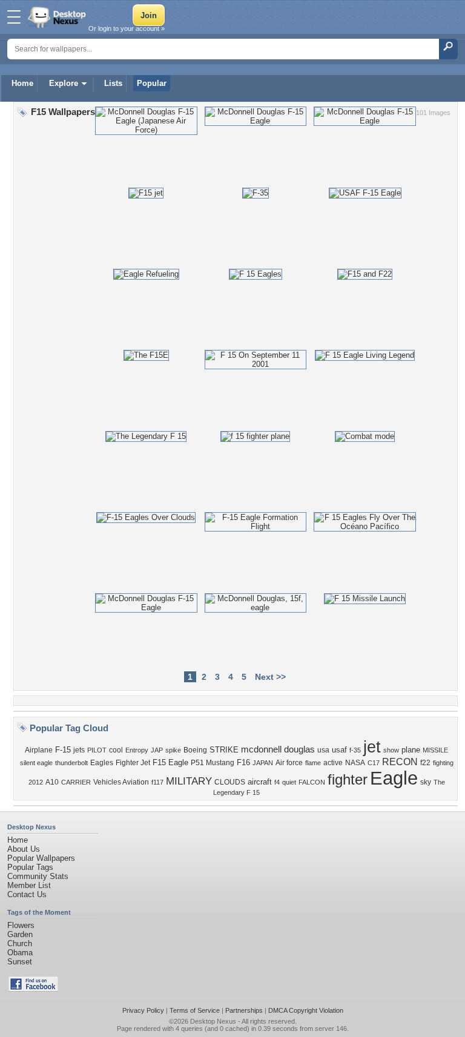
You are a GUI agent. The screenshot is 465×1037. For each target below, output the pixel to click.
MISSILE (435, 750)
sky (425, 782)
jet (372, 747)
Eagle (394, 778)
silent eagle (36, 762)
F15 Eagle (170, 762)
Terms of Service (195, 1010)
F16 (243, 762)
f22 (425, 763)
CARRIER (76, 782)
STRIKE (224, 749)
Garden (20, 934)
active (333, 763)
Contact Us (27, 894)
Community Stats (37, 876)
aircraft (260, 781)
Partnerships (244, 1010)
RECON (400, 762)
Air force (289, 763)
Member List (29, 885)
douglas (299, 749)
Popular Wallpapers (41, 858)
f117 (157, 782)
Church (19, 943)
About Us (23, 849)
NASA (355, 763)
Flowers (21, 925)
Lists (113, 83)
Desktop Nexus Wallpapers (58, 17)
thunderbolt (71, 762)
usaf (339, 749)
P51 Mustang (212, 763)
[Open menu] (13, 17)
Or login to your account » (126, 28)
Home (22, 83)
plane (410, 749)
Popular (152, 83)
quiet (289, 782)
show (391, 750)
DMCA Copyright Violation (305, 1010)
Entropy (136, 750)
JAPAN (262, 762)
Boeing (195, 750)
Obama (20, 952)
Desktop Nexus (213, 1021)
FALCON (311, 782)
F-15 (63, 749)
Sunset (19, 961)
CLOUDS (229, 782)
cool (116, 750)
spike (173, 750)
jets (79, 750)
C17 (374, 762)
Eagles (101, 763)
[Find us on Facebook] (33, 988)
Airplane (39, 750)
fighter (348, 779)
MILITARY (189, 781)
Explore (63, 83)
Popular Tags (30, 867)
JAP (157, 750)
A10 (52, 782)
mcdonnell (261, 749)
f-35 (355, 750)
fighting (443, 762)
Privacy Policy (143, 1010)
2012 (35, 782)
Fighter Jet (133, 763)
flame (313, 762)
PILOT (97, 750)
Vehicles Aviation (121, 782)
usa (323, 750)
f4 (277, 782)
